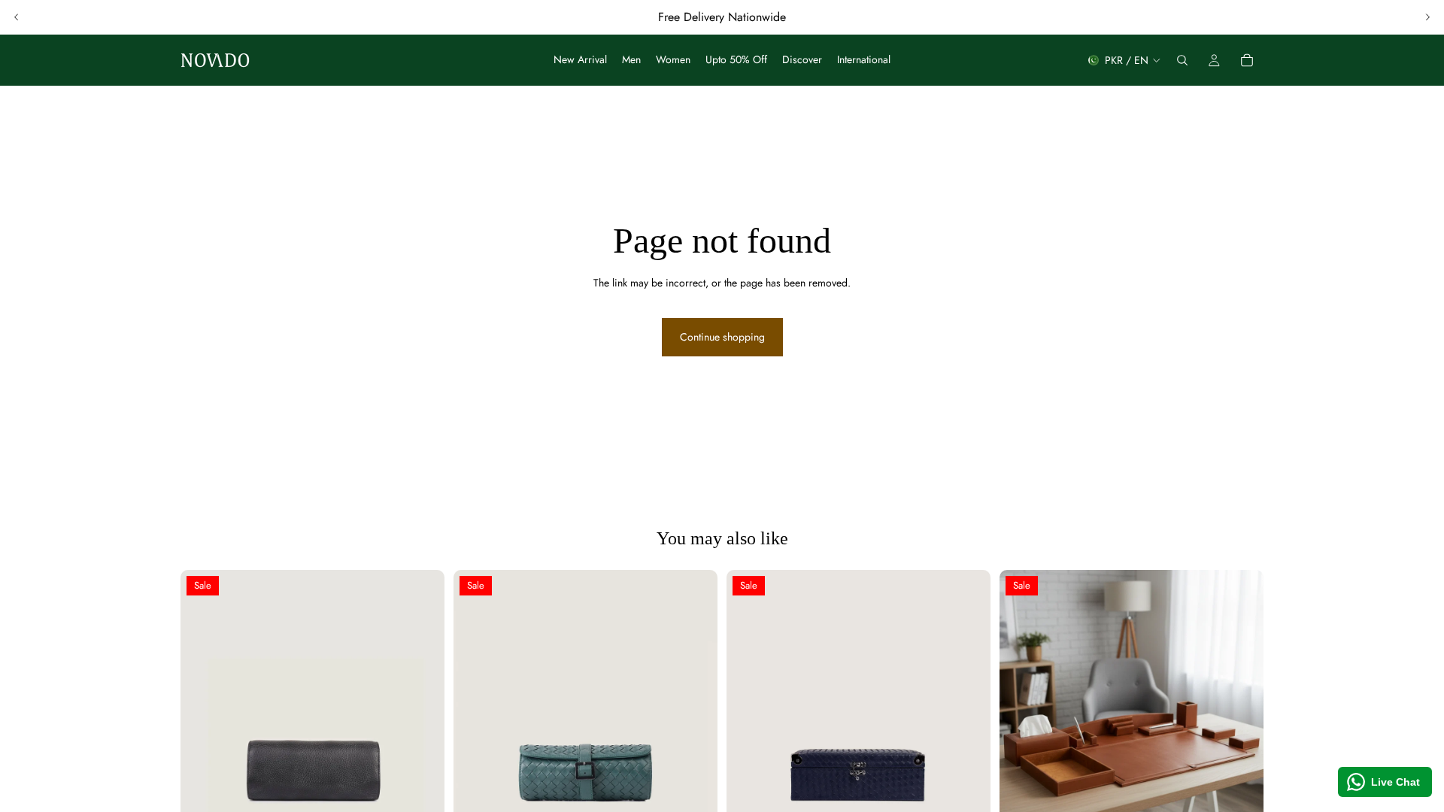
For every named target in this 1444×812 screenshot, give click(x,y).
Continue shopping (722, 336)
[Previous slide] (16, 17)
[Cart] (1247, 60)
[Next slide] (1427, 17)
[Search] (1182, 60)
